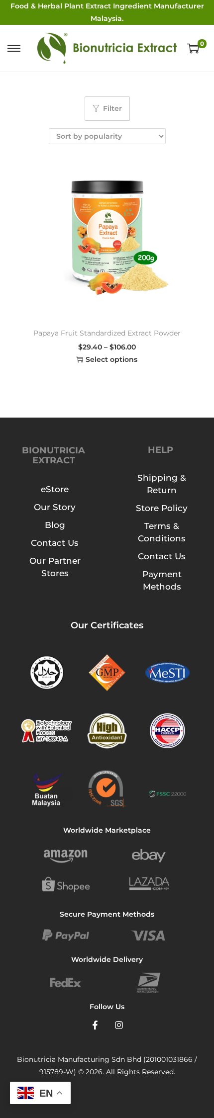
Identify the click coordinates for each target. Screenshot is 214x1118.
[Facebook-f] (95, 1025)
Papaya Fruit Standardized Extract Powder (107, 333)
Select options (111, 359)
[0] (193, 48)
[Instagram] (119, 1025)
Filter (112, 108)
